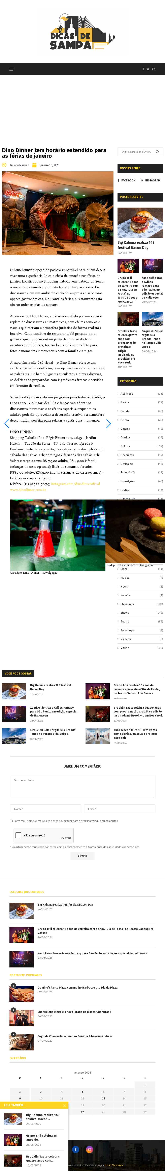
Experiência (142, 472)
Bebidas (142, 411)
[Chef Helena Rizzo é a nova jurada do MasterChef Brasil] (21, 1018)
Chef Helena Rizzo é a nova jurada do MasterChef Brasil (74, 1012)
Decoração (142, 455)
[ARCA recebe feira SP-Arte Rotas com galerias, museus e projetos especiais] (98, 736)
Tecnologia (142, 630)
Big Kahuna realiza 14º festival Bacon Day (136, 245)
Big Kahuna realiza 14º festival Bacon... (42, 1117)
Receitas (142, 595)
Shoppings (142, 604)
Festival (142, 490)
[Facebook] (143, 69)
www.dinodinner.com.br (28, 490)
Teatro (142, 621)
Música (142, 577)
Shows (142, 612)
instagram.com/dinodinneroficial (75, 484)
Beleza (142, 420)
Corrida (142, 437)
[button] (6, 423)
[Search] (154, 69)
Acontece (142, 393)
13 (103, 1098)
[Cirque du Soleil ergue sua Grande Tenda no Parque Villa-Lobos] (152, 319)
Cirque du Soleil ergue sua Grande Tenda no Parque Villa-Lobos (152, 339)
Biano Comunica (114, 1165)
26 (82, 1112)
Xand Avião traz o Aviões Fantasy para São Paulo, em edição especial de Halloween (152, 287)
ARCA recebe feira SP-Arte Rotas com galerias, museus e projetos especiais (136, 734)
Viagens (142, 639)
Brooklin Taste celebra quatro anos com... (42, 1158)
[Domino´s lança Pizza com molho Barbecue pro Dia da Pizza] (21, 994)
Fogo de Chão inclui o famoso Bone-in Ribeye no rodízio (75, 1036)
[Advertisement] (82, 105)
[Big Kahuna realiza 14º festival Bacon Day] (140, 223)
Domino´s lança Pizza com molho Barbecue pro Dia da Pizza (78, 987)
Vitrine (142, 647)
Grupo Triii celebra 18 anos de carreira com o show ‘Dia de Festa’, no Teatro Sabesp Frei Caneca (128, 289)
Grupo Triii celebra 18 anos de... (41, 1137)
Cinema (142, 428)
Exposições (142, 481)
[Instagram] (147, 69)
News (142, 586)
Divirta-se (142, 463)
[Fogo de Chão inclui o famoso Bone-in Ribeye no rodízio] (21, 1042)
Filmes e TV (142, 498)
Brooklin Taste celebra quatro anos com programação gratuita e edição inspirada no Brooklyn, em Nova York (127, 347)
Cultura (142, 446)
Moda (142, 568)
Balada (142, 402)
